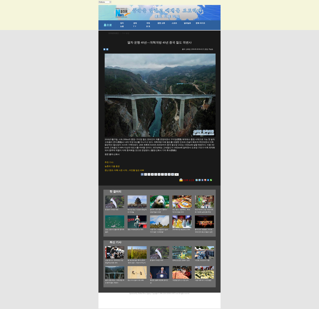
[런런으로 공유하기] (208, 180)
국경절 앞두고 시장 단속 (180, 280)
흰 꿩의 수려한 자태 (111, 209)
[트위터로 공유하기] (200, 180)
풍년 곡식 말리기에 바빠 (136, 280)
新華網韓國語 (113, 33)
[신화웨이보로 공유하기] (197, 180)
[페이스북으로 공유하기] (202, 180)
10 (172, 174)
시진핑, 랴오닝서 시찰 (202, 260)
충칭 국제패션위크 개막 (135, 229)
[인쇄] (107, 49)
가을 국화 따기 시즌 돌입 (203, 280)
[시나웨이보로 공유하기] (205, 180)
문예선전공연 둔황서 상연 (181, 260)
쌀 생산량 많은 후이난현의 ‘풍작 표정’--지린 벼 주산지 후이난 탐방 (137, 262)
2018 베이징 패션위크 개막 (181, 229)
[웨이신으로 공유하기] (211, 180)
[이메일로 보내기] (104, 49)
